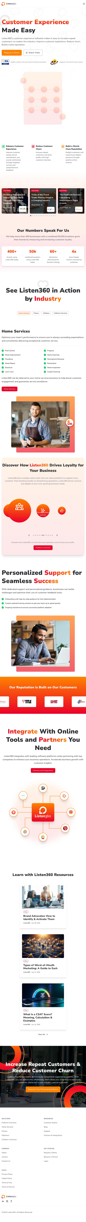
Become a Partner (51, 1157)
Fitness (4, 1131)
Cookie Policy (7, 1178)
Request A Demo (11, 52)
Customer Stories (50, 1123)
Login (46, 1161)
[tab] (24, 313)
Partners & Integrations (53, 1135)
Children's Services (9, 1139)
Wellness (5, 1135)
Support (47, 1131)
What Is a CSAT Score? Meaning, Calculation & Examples (37, 1017)
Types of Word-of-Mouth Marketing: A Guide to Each (40, 966)
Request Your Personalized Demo (43, 1089)
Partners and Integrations (43, 770)
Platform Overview (43, 548)
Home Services (9, 389)
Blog (46, 1127)
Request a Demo (50, 1153)
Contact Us (6, 1161)
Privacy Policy (7, 1174)
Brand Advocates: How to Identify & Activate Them (39, 917)
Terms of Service (8, 1187)
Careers (5, 1157)
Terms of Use (7, 1182)
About (4, 1153)
